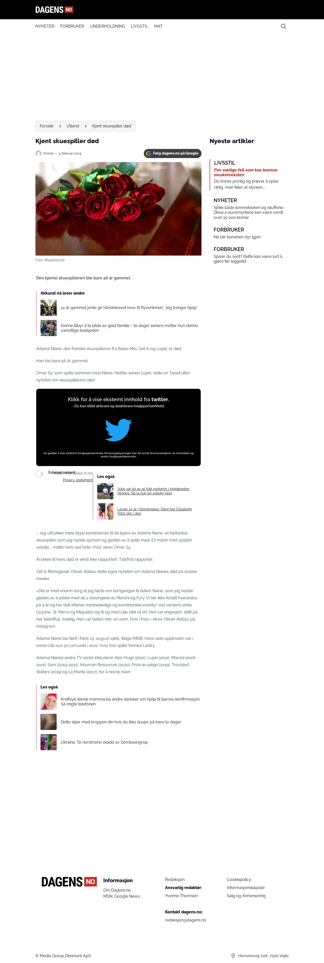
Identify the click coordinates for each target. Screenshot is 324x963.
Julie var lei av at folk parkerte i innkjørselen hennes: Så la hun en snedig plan (153, 491)
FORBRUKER (72, 26)
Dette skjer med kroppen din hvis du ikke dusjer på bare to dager (121, 722)
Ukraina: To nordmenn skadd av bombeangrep (104, 742)
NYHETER (44, 26)
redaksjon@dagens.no (185, 920)
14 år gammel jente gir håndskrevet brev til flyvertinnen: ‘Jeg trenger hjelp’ (129, 307)
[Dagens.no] (162, 9)
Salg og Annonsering (246, 895)
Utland (73, 126)
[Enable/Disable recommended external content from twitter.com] (39, 474)
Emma (48, 153)
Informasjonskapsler (246, 887)
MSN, (108, 896)
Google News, (127, 896)
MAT (158, 26)
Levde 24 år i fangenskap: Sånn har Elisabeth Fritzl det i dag (154, 511)
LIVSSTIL (139, 26)
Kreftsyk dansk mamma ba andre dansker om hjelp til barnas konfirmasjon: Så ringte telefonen (130, 701)
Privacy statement (78, 480)
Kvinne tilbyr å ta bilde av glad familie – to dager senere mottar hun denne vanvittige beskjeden (129, 328)
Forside (46, 126)
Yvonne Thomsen (181, 895)
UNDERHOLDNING (107, 26)
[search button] (283, 26)
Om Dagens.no (117, 890)
